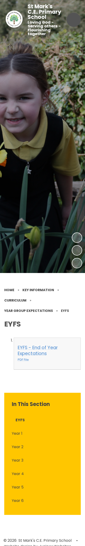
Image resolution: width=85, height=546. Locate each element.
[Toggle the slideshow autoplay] (77, 263)
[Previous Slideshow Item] (77, 250)
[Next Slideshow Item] (77, 237)
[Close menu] (74, 20)
